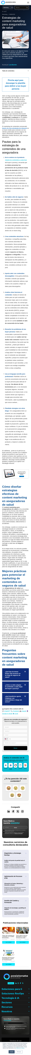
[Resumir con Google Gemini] (10, 765)
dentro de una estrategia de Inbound (14, 128)
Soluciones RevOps (13, 993)
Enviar (15, 748)
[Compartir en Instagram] (22, 811)
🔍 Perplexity (15, 711)
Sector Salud (4, 939)
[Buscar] (27, 7)
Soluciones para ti (12, 989)
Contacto (11, 983)
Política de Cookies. (20, 1048)
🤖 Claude (22, 711)
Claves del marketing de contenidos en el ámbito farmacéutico (8, 936)
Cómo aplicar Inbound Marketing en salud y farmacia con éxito (21, 936)
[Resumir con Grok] (15, 765)
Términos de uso (15, 1041)
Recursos (7, 1007)
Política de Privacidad (18, 833)
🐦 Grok (15, 713)
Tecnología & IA (10, 998)
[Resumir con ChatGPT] (5, 765)
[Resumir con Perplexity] (20, 765)
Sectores (7, 1002)
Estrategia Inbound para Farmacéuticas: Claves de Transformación (8, 958)
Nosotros (7, 1011)
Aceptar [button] (11, 1051)
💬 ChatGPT (6, 711)
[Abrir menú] (28, 2)
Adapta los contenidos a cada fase (16, 160)
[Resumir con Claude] (25, 765)
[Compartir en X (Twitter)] (17, 811)
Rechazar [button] (19, 1051)
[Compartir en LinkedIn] (8, 811)
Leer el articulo (8, 942)
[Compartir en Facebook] (13, 811)
